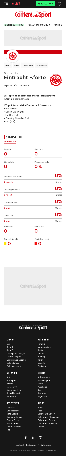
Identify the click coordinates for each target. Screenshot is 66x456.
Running (41, 356)
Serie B (10, 350)
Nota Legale (12, 414)
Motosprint (12, 387)
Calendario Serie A (39, 25)
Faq (8, 429)
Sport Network (13, 393)
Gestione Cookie (15, 417)
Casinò (41, 426)
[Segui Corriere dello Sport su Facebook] (25, 438)
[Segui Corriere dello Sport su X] (33, 438)
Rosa (16, 65)
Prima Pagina (44, 380)
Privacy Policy (13, 423)
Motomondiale (44, 347)
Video (40, 407)
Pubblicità (42, 387)
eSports (41, 363)
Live (17, 4)
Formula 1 (42, 344)
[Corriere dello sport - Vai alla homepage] (33, 14)
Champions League (16, 353)
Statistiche (42, 65)
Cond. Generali (14, 426)
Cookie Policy (13, 420)
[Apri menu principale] (6, 4)
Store (40, 383)
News (8, 65)
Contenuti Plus (14, 25)
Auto (9, 377)
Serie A (10, 347)
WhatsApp (46, 445)
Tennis (41, 353)
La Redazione (13, 410)
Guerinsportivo (14, 390)
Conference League (16, 360)
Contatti (11, 407)
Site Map (42, 393)
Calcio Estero (13, 363)
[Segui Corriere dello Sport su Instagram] (40, 438)
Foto (40, 410)
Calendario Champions (49, 417)
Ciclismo (42, 366)
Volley (40, 360)
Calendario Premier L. (48, 423)
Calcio (58, 25)
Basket (41, 350)
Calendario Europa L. (47, 420)
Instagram (31, 445)
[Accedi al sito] (60, 4)
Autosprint (12, 380)
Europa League (14, 356)
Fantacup (11, 396)
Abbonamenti (44, 377)
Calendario (28, 65)
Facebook (19, 445)
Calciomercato (14, 366)
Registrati (42, 396)
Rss (39, 390)
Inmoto (10, 383)
